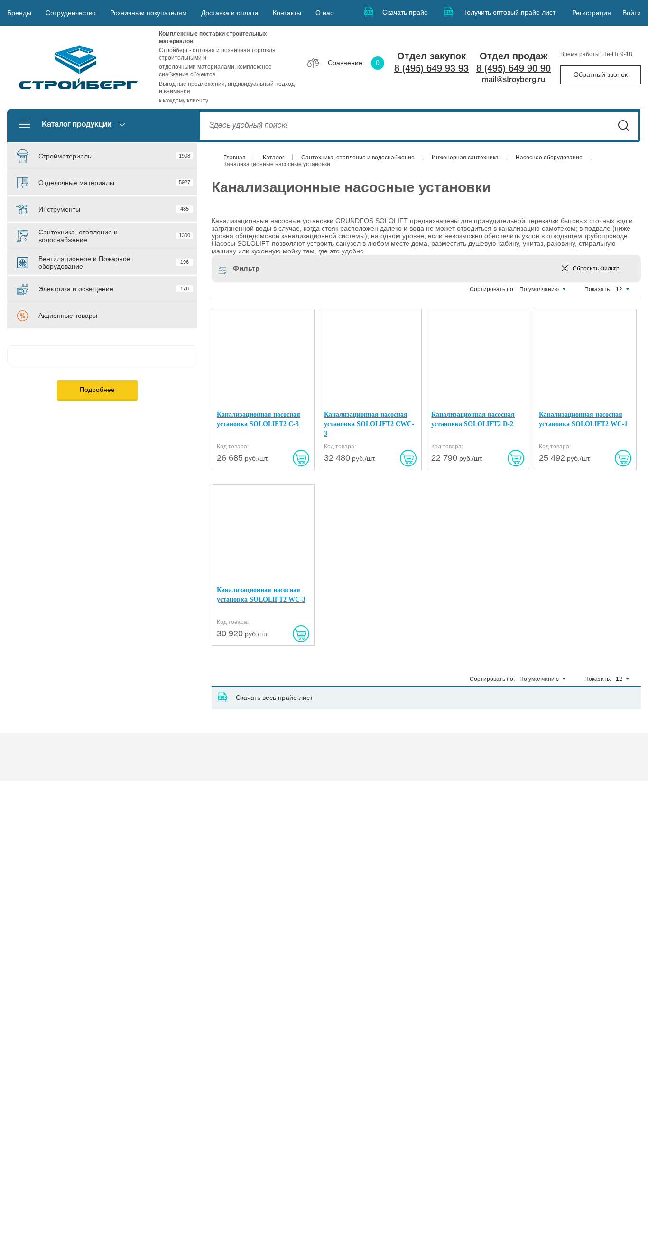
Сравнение (354, 62)
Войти (631, 13)
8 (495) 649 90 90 (513, 69)
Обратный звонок (601, 74)
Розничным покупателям (148, 13)
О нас (324, 13)
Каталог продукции (76, 124)
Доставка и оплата (230, 13)
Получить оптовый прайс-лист (508, 12)
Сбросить (596, 268)
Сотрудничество (71, 13)
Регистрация (591, 13)
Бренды (19, 13)
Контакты (287, 13)
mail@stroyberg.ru (513, 80)
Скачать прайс (404, 12)
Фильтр (246, 268)
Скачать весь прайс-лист (274, 697)
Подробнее (97, 389)
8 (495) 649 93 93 (431, 69)
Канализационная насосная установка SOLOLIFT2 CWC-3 (369, 424)
